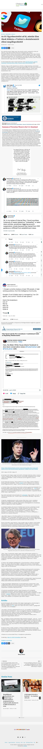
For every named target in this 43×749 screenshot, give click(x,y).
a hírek (21, 483)
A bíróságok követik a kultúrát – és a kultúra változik (31, 696)
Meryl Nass (5, 44)
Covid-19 (13, 34)
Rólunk (6, 742)
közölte (8, 594)
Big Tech (3, 34)
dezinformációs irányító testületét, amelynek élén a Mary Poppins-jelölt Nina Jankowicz (19, 62)
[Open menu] (42, 4)
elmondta (24, 495)
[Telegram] (25, 737)
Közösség (18, 742)
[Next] (40, 698)
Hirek (22, 742)
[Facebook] (18, 737)
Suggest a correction (6, 640)
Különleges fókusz (29, 742)
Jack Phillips (35, 469)
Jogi (24, 742)
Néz (34, 742)
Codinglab (25, 745)
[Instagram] (23, 737)
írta (35, 488)
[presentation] (10, 685)
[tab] (19, 717)
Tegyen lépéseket (11, 742)
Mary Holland (28, 700)
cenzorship (8, 34)
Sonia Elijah (6, 708)
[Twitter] (20, 737)
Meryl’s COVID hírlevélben (14, 637)
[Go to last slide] (3, 698)
